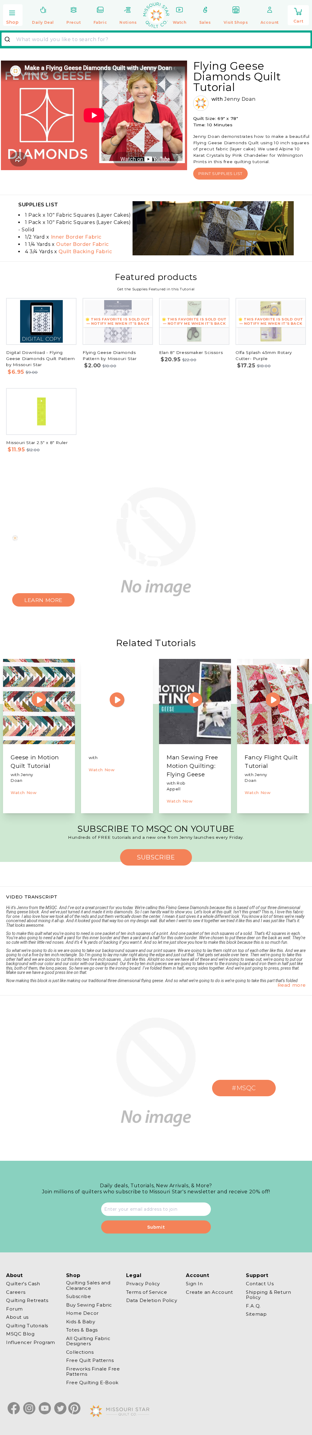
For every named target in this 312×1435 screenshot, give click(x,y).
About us (17, 1317)
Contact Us (260, 1283)
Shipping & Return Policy (268, 1294)
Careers (15, 1292)
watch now (24, 792)
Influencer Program (30, 1342)
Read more (292, 985)
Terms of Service (146, 1292)
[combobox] (156, 39)
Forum (14, 1309)
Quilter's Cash (23, 1283)
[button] (13, 15)
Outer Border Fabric (82, 244)
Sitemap (256, 1314)
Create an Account (209, 1292)
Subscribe (78, 1296)
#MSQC (244, 1088)
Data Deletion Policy (151, 1300)
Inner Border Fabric (76, 237)
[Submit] (9, 39)
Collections (80, 1352)
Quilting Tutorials (27, 1325)
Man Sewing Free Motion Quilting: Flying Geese (192, 766)
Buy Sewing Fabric (89, 1305)
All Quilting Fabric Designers (88, 1341)
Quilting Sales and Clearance (88, 1285)
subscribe (156, 857)
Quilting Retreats (27, 1300)
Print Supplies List (220, 173)
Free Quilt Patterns (90, 1360)
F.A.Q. (253, 1306)
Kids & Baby (80, 1322)
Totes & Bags (82, 1330)
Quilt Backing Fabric (85, 251)
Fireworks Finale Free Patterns (93, 1371)
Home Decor (82, 1313)
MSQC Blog (20, 1334)
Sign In (194, 1283)
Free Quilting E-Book (92, 1382)
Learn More (43, 600)
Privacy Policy (143, 1283)
